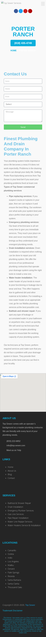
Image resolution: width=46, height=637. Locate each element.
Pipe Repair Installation (18, 517)
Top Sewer (30, 605)
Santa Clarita (13, 583)
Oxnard (11, 568)
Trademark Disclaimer (12, 611)
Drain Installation (15, 506)
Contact (11, 478)
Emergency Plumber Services (21, 510)
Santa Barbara (14, 580)
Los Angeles (13, 561)
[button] (43, 4)
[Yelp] (30, 11)
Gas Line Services (16, 514)
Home (13, 50)
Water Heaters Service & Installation (24, 525)
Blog (10, 474)
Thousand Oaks (15, 587)
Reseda (11, 576)
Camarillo (12, 550)
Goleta (11, 554)
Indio (10, 557)
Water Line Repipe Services (20, 521)
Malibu (11, 565)
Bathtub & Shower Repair (19, 503)
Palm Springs (13, 572)
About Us (12, 470)
